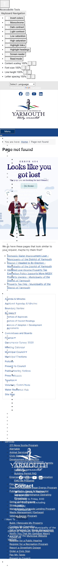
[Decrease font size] (23, 68)
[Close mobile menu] (1, 135)
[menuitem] (8, 138)
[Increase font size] (28, 68)
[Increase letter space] (33, 76)
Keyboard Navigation (13, 13)
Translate (35, 87)
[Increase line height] (30, 72)
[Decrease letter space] (29, 76)
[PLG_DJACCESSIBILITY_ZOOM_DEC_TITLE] (30, 63)
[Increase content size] (34, 63)
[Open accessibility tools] (5, 4)
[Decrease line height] (25, 72)
